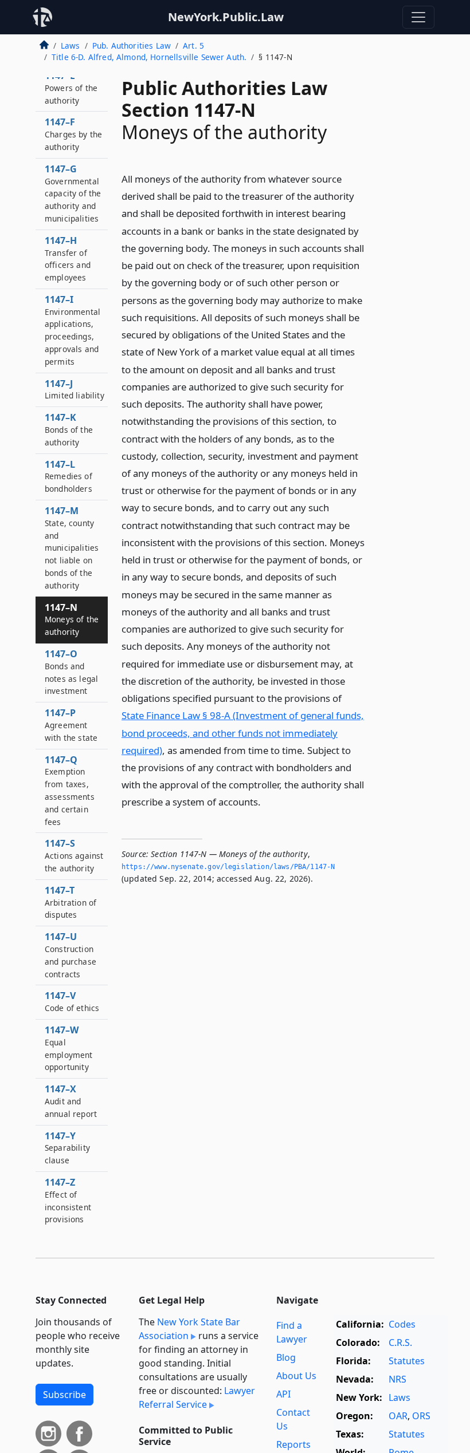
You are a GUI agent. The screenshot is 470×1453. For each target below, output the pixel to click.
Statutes (407, 1361)
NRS (397, 1379)
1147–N (72, 619)
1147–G (73, 193)
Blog (286, 1357)
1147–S (74, 855)
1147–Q (70, 790)
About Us (296, 1375)
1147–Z (68, 1200)
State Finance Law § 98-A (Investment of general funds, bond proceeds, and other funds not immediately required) (243, 732)
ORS (421, 1415)
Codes (402, 1324)
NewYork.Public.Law (226, 17)
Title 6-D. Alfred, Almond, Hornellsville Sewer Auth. (149, 57)
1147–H (68, 258)
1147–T (70, 902)
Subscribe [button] (64, 1394)
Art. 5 (193, 45)
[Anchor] (267, 801)
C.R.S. (400, 1342)
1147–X (71, 1101)
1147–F (73, 134)
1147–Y (67, 1148)
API (283, 1394)
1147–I (72, 330)
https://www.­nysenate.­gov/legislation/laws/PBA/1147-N (228, 867)
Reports (293, 1444)
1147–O (71, 671)
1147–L (68, 476)
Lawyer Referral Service (197, 1397)
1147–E (71, 87)
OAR (398, 1415)
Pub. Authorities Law (131, 45)
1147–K (69, 429)
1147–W (69, 1048)
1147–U (70, 954)
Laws (70, 45)
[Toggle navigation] (418, 17)
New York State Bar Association (189, 1329)
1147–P (71, 724)
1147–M (72, 547)
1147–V (72, 1001)
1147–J (74, 389)
